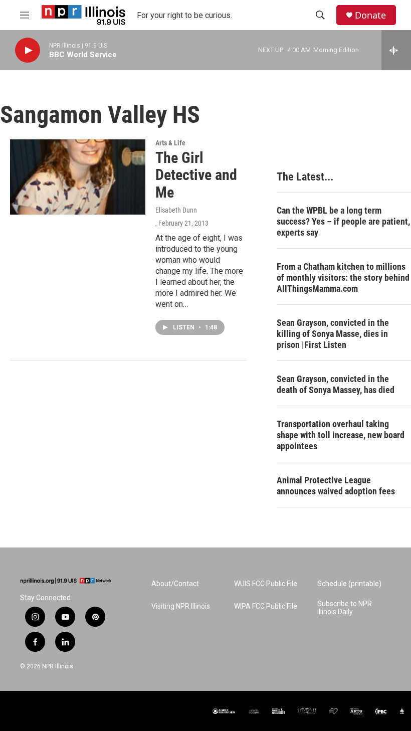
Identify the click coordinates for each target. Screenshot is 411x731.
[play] (28, 50)
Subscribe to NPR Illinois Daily (344, 608)
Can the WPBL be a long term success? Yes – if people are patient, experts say (343, 221)
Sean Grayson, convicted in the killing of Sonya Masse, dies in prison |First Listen (333, 333)
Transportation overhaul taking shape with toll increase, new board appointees (340, 435)
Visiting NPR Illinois (180, 606)
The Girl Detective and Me (196, 175)
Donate (370, 15)
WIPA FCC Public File (265, 606)
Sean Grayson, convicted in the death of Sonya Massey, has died (335, 384)
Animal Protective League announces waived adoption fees (336, 485)
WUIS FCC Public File (265, 584)
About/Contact (175, 584)
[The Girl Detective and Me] (77, 177)
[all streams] (396, 50)
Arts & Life (170, 143)
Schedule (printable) (349, 584)
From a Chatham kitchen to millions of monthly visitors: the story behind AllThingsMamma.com (343, 277)
